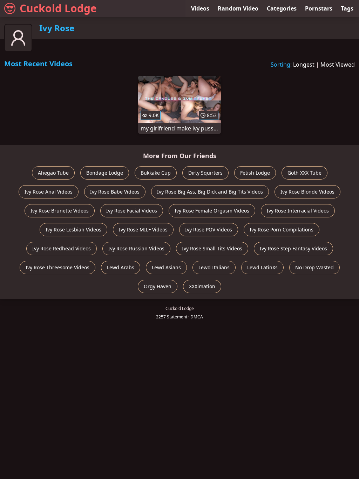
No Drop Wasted (314, 267)
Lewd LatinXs (262, 267)
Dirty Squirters (205, 172)
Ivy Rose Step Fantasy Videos (293, 248)
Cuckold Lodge (58, 8)
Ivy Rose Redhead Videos (61, 248)
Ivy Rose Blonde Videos (307, 191)
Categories (282, 8)
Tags (347, 8)
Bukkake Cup (156, 172)
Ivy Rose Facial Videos (131, 210)
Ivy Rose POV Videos (208, 229)
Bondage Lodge (104, 172)
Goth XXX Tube (304, 172)
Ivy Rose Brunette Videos (60, 210)
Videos (200, 8)
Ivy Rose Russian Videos (136, 248)
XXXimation (202, 286)
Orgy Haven (157, 286)
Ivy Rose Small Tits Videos (212, 248)
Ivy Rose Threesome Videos (57, 267)
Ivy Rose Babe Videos (115, 191)
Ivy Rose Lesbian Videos (73, 229)
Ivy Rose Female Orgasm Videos (212, 210)
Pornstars (318, 8)
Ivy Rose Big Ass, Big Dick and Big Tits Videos (210, 191)
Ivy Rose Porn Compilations (281, 229)
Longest (303, 64)
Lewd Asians (166, 267)
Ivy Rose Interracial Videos (298, 210)
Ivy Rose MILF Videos (143, 229)
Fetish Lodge (255, 172)
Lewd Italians (214, 267)
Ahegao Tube (53, 172)
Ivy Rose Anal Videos (49, 191)
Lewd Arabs (120, 267)
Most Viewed (337, 64)
